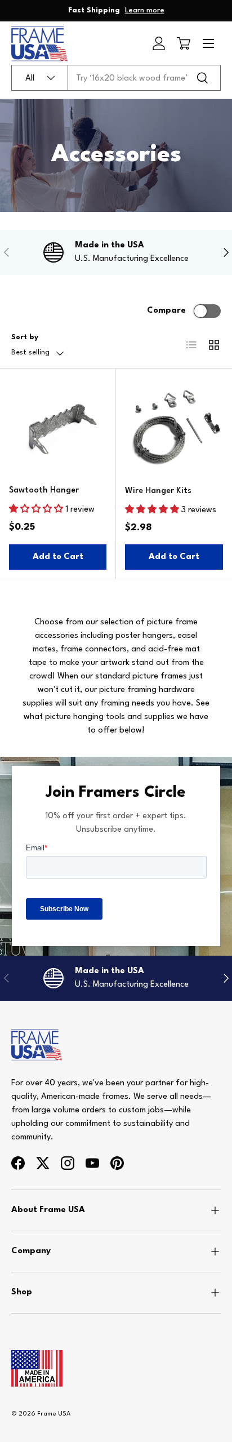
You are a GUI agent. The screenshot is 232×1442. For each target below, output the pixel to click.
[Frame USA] (36, 1035)
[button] (183, 43)
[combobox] (116, 77)
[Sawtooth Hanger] (57, 426)
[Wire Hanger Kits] (174, 427)
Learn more (144, 10)
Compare (166, 311)
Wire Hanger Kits (158, 491)
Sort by (24, 337)
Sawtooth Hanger (44, 490)
